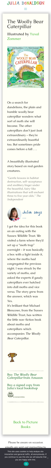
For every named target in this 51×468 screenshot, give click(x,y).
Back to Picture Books (25, 424)
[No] (47, 458)
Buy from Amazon (25, 376)
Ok (26, 464)
